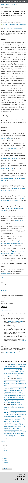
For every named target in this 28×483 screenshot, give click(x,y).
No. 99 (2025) (13, 4)
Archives (7, 4)
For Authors (4, 460)
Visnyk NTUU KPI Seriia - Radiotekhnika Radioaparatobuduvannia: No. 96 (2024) (15, 383)
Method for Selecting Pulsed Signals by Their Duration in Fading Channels (14, 380)
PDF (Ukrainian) (6, 278)
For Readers (4, 458)
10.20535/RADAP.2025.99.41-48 (9, 352)
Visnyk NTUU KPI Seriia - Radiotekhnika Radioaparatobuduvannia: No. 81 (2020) (14, 421)
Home (2, 4)
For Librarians (5, 462)
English (3, 448)
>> (4, 441)
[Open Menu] (1, 1)
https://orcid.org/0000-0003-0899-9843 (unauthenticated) (14, 24)
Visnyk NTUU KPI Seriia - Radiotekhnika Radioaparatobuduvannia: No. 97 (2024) (15, 407)
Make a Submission (7, 468)
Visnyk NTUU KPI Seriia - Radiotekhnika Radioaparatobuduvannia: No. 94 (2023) (15, 375)
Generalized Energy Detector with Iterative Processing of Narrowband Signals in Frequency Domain (15, 433)
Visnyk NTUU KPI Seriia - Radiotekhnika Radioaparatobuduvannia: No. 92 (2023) (14, 428)
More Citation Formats (6, 355)
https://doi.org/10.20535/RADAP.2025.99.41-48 (14, 28)
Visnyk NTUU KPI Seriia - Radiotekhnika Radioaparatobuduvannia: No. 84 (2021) (14, 400)
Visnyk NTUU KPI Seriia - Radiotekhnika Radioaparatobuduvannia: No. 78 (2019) (15, 436)
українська (4, 450)
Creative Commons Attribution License (15, 321)
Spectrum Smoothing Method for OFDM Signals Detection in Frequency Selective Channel (15, 412)
